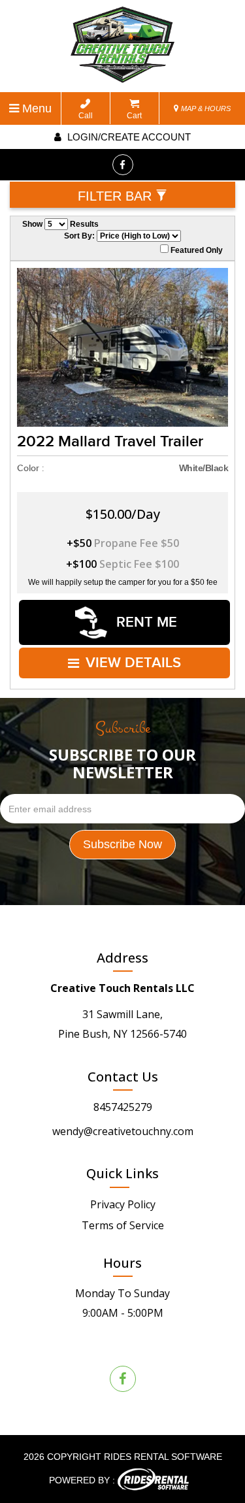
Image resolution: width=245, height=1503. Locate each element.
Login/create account (128, 136)
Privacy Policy (122, 1204)
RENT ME (144, 622)
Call (85, 115)
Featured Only (196, 250)
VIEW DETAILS (133, 663)
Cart (134, 115)
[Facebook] (122, 164)
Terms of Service (123, 1225)
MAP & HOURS (205, 108)
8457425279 (122, 1107)
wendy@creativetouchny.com (122, 1131)
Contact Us (123, 1076)
